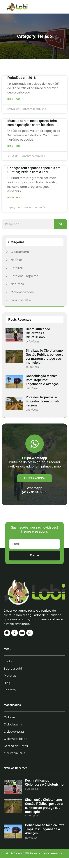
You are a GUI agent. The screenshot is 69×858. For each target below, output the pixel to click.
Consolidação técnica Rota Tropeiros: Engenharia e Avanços (42, 380)
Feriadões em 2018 (21, 78)
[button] (59, 7)
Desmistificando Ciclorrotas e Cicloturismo (38, 333)
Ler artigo (13, 98)
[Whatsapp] (29, 633)
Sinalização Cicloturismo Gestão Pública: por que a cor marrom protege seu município (44, 356)
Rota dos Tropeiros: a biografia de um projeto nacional (43, 401)
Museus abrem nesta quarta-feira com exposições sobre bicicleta (32, 123)
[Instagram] (14, 633)
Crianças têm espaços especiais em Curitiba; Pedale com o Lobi (34, 170)
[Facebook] (7, 633)
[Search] (60, 224)
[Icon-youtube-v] (22, 633)
